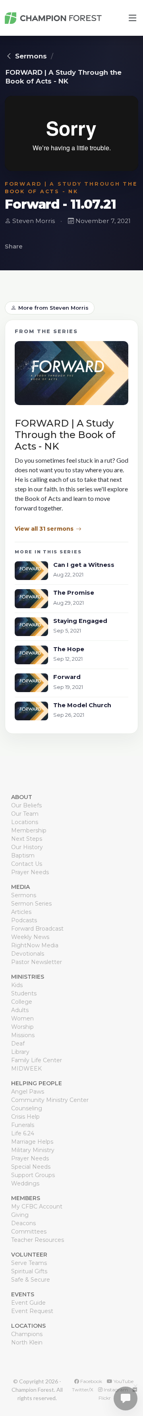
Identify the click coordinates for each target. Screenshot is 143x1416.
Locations (24, 822)
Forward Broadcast (37, 928)
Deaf (18, 1043)
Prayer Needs (30, 872)
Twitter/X (82, 1390)
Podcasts (24, 920)
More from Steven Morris (53, 308)
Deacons (23, 1223)
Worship (22, 1026)
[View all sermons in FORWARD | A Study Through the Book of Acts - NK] (71, 376)
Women (22, 1018)
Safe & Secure (30, 1279)
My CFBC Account (36, 1206)
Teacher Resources (37, 1239)
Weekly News (30, 937)
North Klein (27, 1342)
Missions (23, 1035)
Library (20, 1051)
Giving (20, 1214)
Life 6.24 (22, 1133)
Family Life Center (36, 1060)
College (21, 1001)
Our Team (25, 813)
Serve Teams (29, 1263)
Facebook (90, 1381)
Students (24, 993)
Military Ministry (32, 1150)
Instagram (115, 1390)
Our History (27, 847)
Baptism (23, 855)
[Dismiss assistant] (135, 1386)
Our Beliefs (26, 805)
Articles (21, 912)
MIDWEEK (26, 1068)
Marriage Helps (32, 1141)
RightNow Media (34, 945)
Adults (20, 1010)
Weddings (25, 1183)
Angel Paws (27, 1091)
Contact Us (26, 863)
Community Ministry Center (50, 1100)
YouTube (122, 1381)
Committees (28, 1231)
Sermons (31, 56)
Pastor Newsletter (36, 962)
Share (14, 246)
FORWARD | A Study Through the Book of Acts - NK (64, 76)
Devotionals (27, 953)
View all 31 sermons (44, 529)
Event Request (32, 1311)
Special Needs (30, 1166)
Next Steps (26, 838)
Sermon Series (31, 903)
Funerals (22, 1125)
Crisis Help (25, 1116)
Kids (17, 985)
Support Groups (33, 1175)
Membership (28, 830)
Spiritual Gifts (29, 1271)
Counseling (26, 1108)
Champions (27, 1334)
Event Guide (28, 1302)
